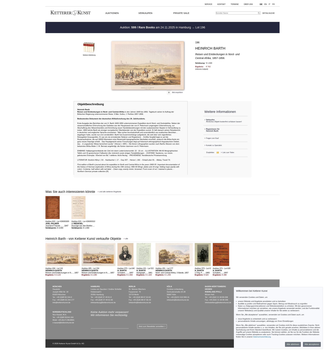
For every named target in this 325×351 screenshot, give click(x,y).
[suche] (259, 13)
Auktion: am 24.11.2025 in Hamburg (156, 27)
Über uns (248, 4)
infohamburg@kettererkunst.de (103, 302)
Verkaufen (145, 13)
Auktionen (112, 13)
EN (265, 4)
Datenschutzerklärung (262, 337)
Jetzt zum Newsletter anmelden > (152, 326)
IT (269, 4)
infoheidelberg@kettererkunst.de (218, 302)
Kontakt (221, 4)
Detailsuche (268, 13)
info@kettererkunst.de (61, 302)
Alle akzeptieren (312, 344)
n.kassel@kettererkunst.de (63, 323)
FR (273, 4)
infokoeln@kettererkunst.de (178, 300)
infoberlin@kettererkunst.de (140, 302)
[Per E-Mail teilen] (217, 152)
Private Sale (181, 13)
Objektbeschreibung (90, 104)
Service (208, 4)
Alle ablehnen (293, 344)
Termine (235, 4)
